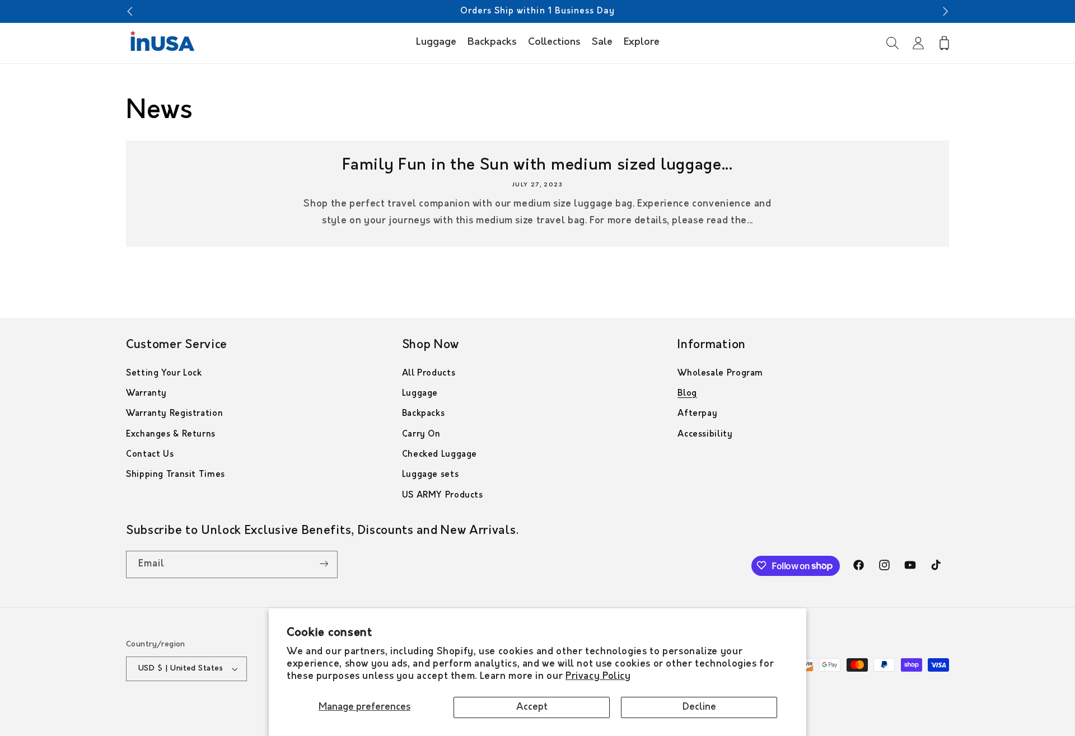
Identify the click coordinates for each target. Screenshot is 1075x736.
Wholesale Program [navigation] (720, 373)
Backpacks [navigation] (423, 414)
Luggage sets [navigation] (430, 475)
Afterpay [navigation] (697, 414)
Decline (699, 707)
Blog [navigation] (687, 394)
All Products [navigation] (429, 373)
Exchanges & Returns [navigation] (171, 434)
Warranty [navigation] (146, 394)
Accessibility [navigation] (704, 434)
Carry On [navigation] (421, 434)
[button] (892, 43)
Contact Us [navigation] (150, 455)
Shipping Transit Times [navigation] (175, 475)
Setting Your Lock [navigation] (164, 373)
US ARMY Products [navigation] (442, 495)
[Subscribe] (324, 564)
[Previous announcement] (129, 11)
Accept (532, 707)
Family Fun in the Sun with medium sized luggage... (537, 166)
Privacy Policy (598, 676)
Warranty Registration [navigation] (174, 414)
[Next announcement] (945, 11)
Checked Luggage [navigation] (439, 455)
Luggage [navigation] (420, 394)
